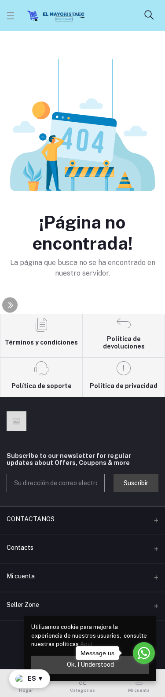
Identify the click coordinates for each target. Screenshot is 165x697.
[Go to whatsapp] (144, 653)
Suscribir (136, 482)
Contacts (20, 547)
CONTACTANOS (31, 519)
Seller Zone (23, 604)
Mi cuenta (21, 576)
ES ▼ (36, 678)
